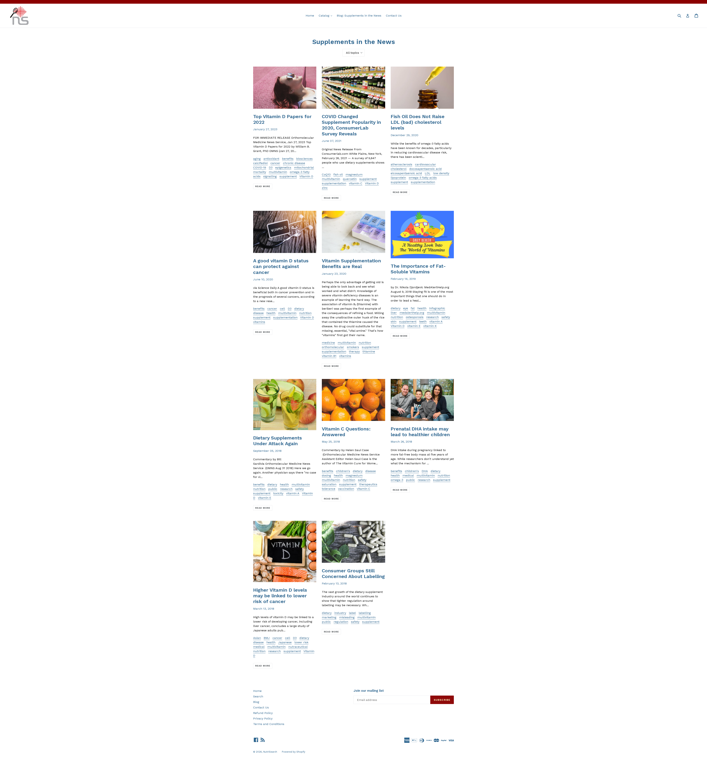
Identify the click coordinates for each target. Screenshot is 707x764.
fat (413, 308)
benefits (287, 158)
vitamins (259, 322)
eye (405, 308)
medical (408, 475)
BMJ (267, 638)
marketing (329, 617)
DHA (425, 471)
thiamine (369, 351)
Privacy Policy (262, 718)
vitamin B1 (329, 356)
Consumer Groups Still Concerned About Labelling (353, 573)
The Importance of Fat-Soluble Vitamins (418, 268)
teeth (423, 321)
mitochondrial (304, 167)
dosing (326, 475)
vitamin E (414, 326)
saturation (329, 484)
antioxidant (271, 158)
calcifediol (260, 163)
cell (282, 308)
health (270, 313)
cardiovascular (425, 164)
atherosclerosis (401, 164)
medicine (328, 342)
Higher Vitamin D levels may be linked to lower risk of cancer (280, 595)
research (432, 317)
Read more (262, 186)
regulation (341, 621)
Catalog (326, 15)
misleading (347, 617)
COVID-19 (259, 167)
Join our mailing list (369, 690)
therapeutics (368, 484)
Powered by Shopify (293, 751)
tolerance (328, 488)
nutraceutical (298, 646)
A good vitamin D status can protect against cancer (281, 266)
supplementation (334, 183)
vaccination (346, 488)
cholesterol (399, 169)
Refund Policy (263, 713)
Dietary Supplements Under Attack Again (277, 440)
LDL (427, 173)
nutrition (305, 313)
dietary (299, 308)
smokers (353, 347)
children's (343, 471)
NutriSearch (270, 751)
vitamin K (430, 326)
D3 (270, 167)
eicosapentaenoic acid (406, 173)
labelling (365, 613)
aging (257, 158)
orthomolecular (333, 347)
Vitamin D (306, 176)
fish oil (338, 174)
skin (393, 321)
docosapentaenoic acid (425, 169)
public (272, 489)
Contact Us (394, 15)
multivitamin (278, 172)
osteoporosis (414, 317)
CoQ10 (326, 174)
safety (446, 317)
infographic (437, 308)
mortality (259, 172)
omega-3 (397, 480)
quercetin (350, 179)
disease (258, 313)
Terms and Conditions (268, 724)
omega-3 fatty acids (423, 177)
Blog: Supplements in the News (359, 15)
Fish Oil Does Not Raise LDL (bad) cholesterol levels (417, 122)
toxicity (278, 493)
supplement (288, 176)
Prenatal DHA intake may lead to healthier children (420, 431)
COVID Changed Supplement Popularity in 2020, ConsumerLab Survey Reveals (351, 125)
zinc (325, 187)
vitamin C (355, 183)
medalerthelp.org (412, 312)
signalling (270, 176)
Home (310, 15)
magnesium (354, 174)
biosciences (304, 158)
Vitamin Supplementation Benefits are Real (351, 263)
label (352, 613)
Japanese (285, 642)
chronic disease (294, 163)
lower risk (301, 642)
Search (258, 696)
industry (340, 613)
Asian (257, 638)
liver (394, 312)
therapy (354, 351)
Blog (256, 702)
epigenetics (283, 167)
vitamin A (436, 321)
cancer (275, 163)
